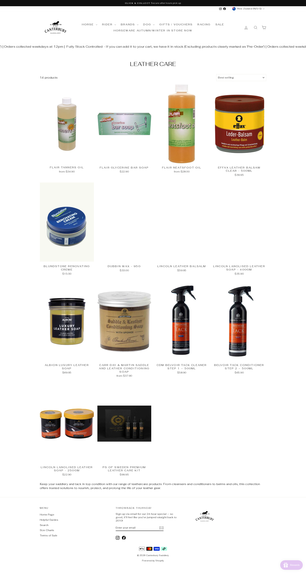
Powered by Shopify (153, 560)
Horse (88, 24)
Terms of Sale (48, 535)
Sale (219, 24)
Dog (147, 24)
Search (44, 525)
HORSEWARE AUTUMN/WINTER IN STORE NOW (153, 30)
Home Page (47, 514)
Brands (128, 24)
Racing (204, 24)
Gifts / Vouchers (176, 24)
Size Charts (47, 530)
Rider (108, 24)
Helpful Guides (49, 519)
